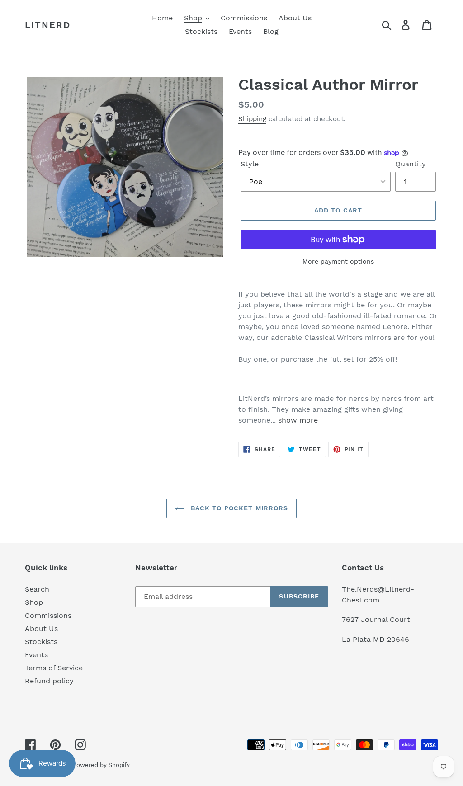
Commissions (48, 615)
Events (36, 654)
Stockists (41, 641)
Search (37, 589)
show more (298, 420)
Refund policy (49, 681)
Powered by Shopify (101, 765)
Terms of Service (54, 668)
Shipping (252, 119)
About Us (41, 628)
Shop (34, 602)
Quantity (410, 164)
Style (250, 164)
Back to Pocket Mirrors (238, 508)
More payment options (338, 261)
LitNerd (48, 24)
